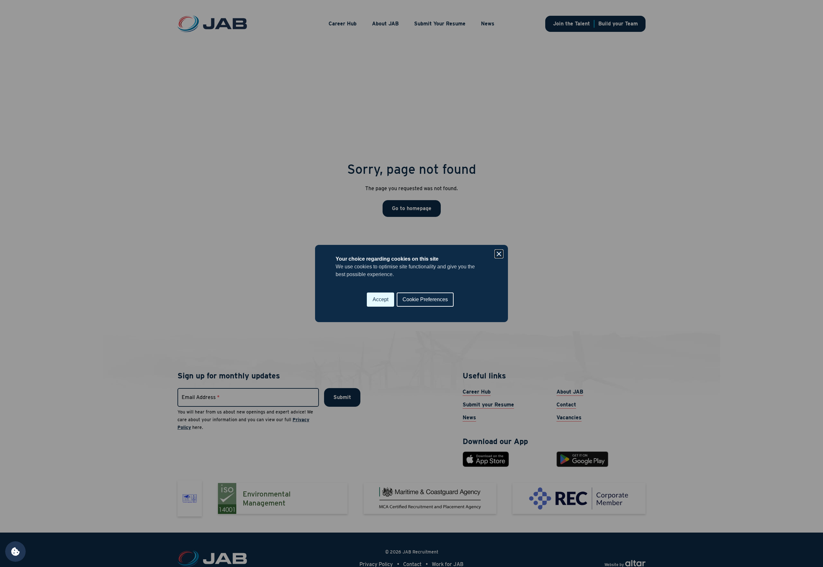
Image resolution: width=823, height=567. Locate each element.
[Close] (499, 254)
